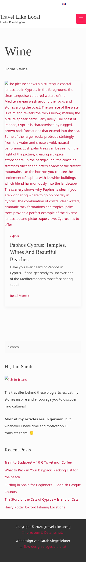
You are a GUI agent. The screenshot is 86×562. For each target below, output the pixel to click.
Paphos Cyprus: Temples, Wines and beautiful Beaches (38, 252)
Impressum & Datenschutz (43, 532)
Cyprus (14, 236)
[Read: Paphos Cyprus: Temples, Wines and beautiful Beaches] (43, 154)
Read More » (20, 295)
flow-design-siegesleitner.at (45, 546)
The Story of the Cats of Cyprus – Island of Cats (41, 499)
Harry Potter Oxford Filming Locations (35, 507)
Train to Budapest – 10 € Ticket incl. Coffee (38, 462)
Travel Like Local (20, 17)
